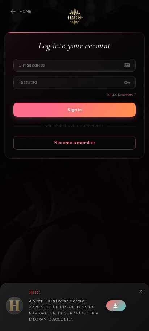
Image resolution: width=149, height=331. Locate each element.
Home (25, 11)
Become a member (74, 142)
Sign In (75, 109)
